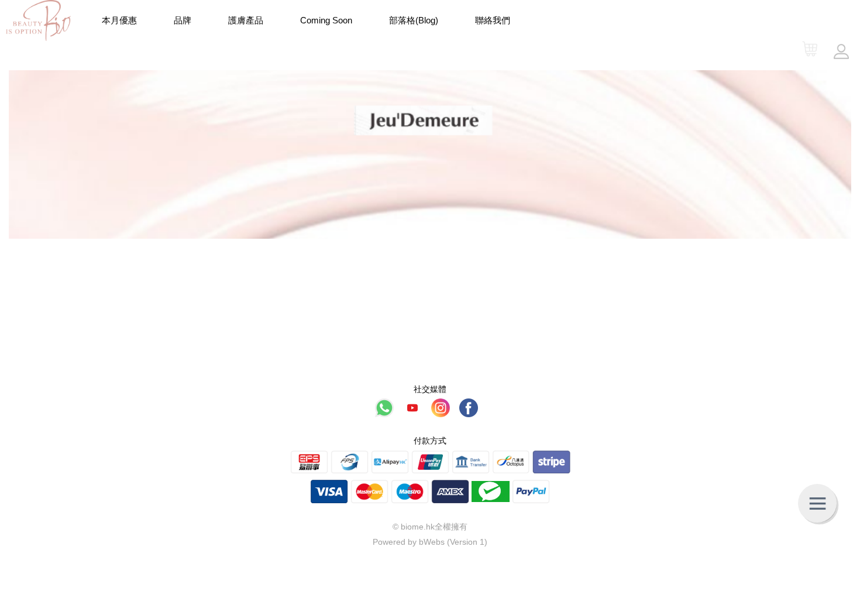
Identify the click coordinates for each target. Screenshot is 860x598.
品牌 (182, 20)
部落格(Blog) (413, 20)
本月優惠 (119, 20)
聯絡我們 (492, 20)
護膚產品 (245, 20)
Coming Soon (326, 20)
